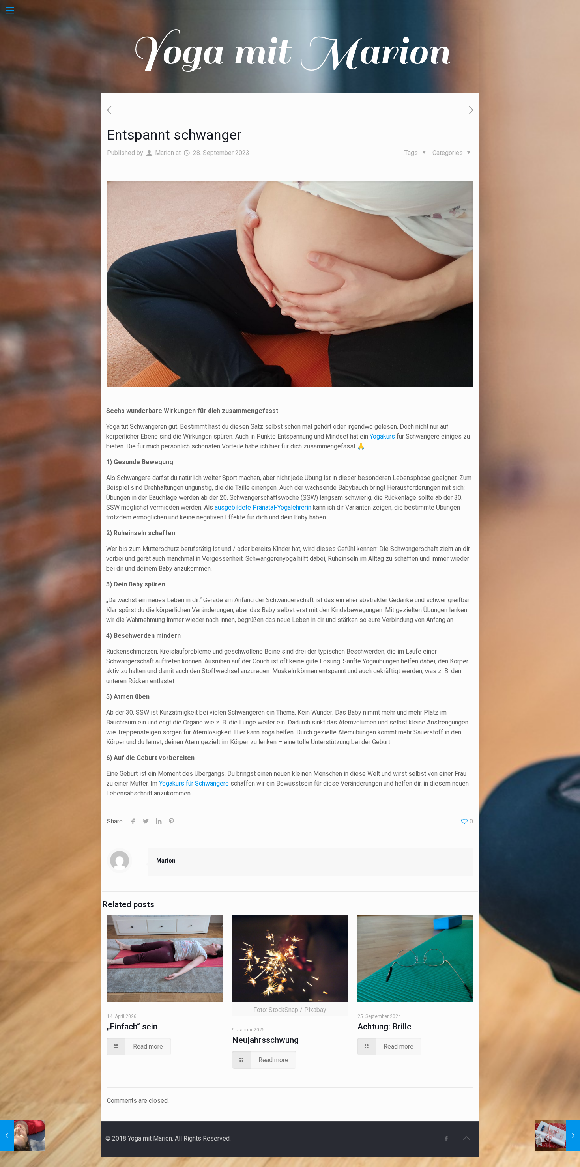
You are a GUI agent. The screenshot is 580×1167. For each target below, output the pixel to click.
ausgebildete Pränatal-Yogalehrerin (264, 507)
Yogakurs (382, 436)
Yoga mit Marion (290, 51)
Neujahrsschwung (265, 1040)
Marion (164, 153)
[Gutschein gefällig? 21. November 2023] (557, 1135)
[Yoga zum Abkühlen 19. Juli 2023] (22, 1135)
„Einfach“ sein (132, 1026)
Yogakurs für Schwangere (194, 783)
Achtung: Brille (384, 1026)
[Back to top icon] (466, 1138)
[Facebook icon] (446, 1138)
